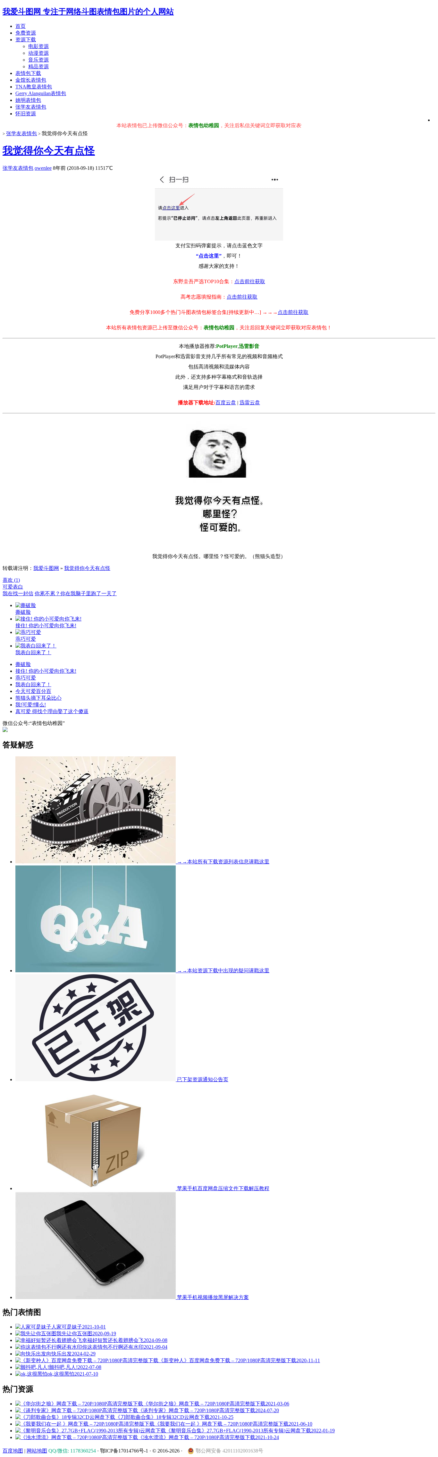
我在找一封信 (18, 593)
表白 (18, 586)
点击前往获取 (249, 281)
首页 (20, 26)
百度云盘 (225, 402)
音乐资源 (38, 59)
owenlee (43, 168)
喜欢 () (11, 580)
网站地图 (37, 1450)
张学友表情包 (30, 107)
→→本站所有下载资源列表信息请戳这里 (222, 861)
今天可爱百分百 (33, 691)
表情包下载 (28, 73)
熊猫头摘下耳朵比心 (38, 698)
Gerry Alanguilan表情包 (40, 93)
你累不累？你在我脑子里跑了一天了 (76, 593)
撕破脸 (23, 664)
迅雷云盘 (250, 402)
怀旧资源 (25, 113)
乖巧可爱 (25, 677)
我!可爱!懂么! (30, 704)
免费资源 (25, 33)
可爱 (8, 586)
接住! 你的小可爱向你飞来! (45, 671)
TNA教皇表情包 (33, 86)
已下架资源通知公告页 (202, 1079)
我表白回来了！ (33, 684)
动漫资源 (38, 53)
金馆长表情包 (30, 80)
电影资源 (38, 46)
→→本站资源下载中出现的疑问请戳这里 (222, 970)
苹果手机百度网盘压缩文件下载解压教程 (222, 1188)
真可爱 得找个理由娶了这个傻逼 (51, 711)
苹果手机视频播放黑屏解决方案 (212, 1297)
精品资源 (38, 66)
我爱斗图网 (46, 568)
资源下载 (25, 39)
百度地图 (13, 1450)
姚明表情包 (28, 100)
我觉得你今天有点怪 (49, 150)
